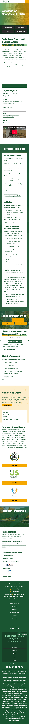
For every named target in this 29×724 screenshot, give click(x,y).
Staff (14, 660)
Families (14, 650)
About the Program (8, 27)
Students (14, 647)
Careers (14, 609)
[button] (10, 337)
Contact (14, 606)
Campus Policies (14, 599)
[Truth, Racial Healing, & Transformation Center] (15, 492)
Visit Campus (8, 323)
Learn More (14, 465)
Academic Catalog (14, 612)
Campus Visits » (7, 405)
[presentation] (0, 340)
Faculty (14, 657)
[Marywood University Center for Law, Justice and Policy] (15, 456)
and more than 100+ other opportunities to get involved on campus (12, 196)
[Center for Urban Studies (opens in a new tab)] (14, 474)
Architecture (6, 122)
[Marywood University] (5, 1)
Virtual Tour (14, 625)
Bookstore (14, 622)
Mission (22, 597)
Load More (14, 86)
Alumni (14, 654)
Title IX (6, 597)
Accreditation (21, 27)
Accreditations (13, 597)
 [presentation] (12, 416)
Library (14, 615)
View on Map (15, 589)
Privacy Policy (8, 594)
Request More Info (21, 31)
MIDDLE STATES (14, 628)
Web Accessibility (19, 594)
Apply (8, 31)
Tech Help (14, 619)
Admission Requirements (15, 341)
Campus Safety (14, 603)
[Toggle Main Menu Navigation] (27, 1)
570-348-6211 (15, 591)
